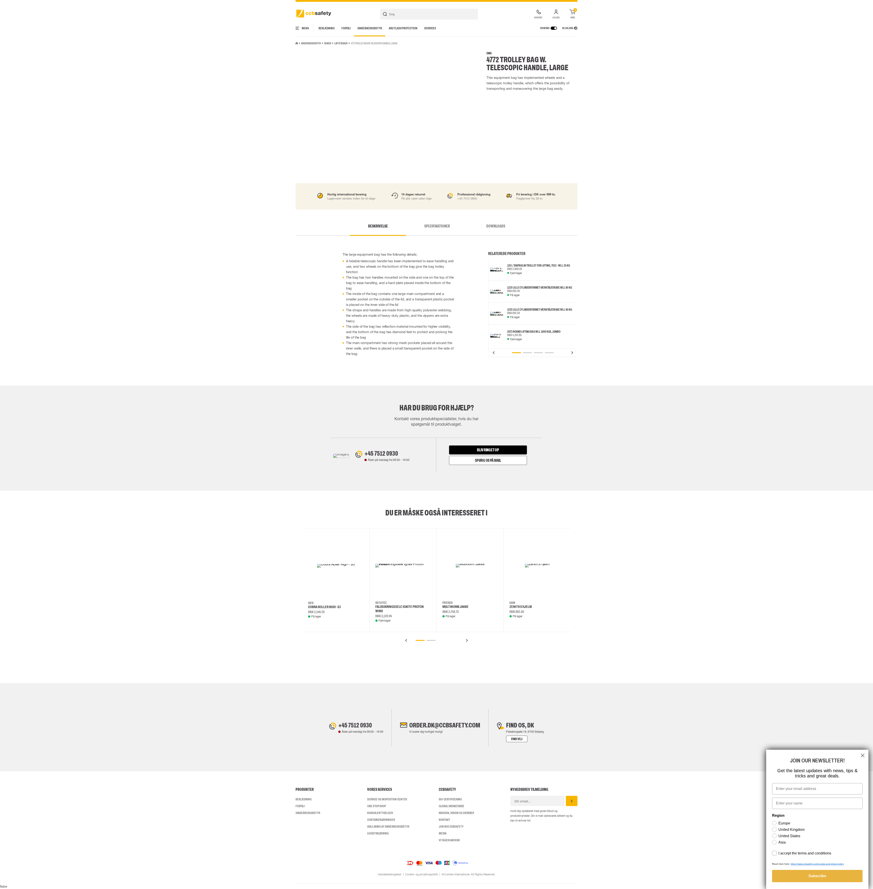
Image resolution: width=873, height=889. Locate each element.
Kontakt (444, 820)
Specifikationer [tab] (437, 226)
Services (430, 28)
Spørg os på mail (488, 460)
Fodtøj (346, 28)
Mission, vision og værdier (456, 813)
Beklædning (327, 28)
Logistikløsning (378, 833)
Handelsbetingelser (389, 874)
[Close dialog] (863, 755)
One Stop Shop (376, 806)
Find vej (516, 739)
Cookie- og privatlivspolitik (421, 874)
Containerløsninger (381, 820)
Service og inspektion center (387, 799)
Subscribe (817, 876)
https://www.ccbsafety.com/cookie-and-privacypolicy (817, 864)
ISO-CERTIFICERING (450, 799)
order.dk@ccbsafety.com (444, 725)
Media (443, 833)
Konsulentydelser (380, 813)
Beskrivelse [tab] (378, 226)
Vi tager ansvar (449, 840)
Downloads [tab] (495, 226)
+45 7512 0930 (381, 453)
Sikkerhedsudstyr (369, 28)
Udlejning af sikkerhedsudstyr (388, 826)
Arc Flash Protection (403, 28)
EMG (489, 53)
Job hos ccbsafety (451, 826)
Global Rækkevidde (451, 806)
